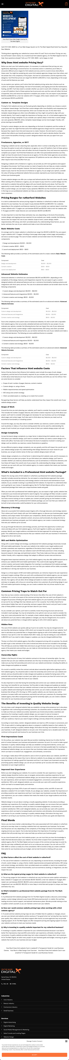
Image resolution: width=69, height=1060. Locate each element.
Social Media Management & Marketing (16, 1030)
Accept (34, 1055)
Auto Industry (8, 1000)
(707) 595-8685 (9, 47)
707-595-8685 (33, 58)
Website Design (9, 1037)
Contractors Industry (10, 1007)
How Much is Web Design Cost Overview (23, 950)
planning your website (26, 410)
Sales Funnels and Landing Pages (14, 1033)
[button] (66, 1041)
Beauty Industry (9, 1003)
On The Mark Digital (37, 897)
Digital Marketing (9, 1026)
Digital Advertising (10, 1022)
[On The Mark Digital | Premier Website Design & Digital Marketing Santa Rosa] (34, 4)
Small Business (8, 1011)
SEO (27, 630)
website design (44, 615)
